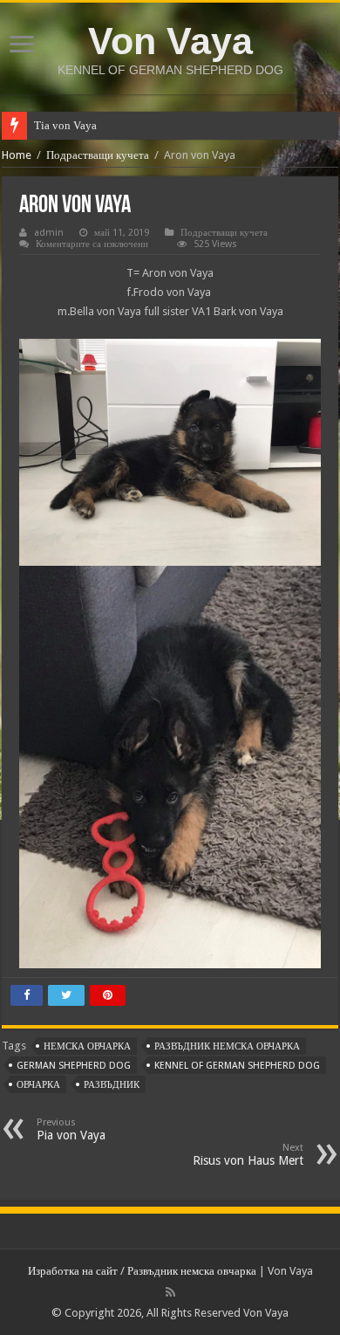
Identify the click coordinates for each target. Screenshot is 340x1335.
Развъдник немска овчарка (191, 1270)
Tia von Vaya (65, 125)
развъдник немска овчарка (227, 1046)
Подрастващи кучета (97, 155)
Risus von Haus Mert (248, 1154)
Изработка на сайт (73, 1270)
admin (49, 232)
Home (16, 155)
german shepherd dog (74, 1065)
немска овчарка (87, 1046)
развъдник (111, 1085)
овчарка (38, 1085)
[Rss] (170, 1292)
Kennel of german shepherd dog (237, 1065)
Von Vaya (170, 41)
